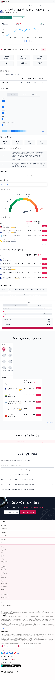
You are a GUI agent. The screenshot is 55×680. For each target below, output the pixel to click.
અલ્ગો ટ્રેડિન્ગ (3, 581)
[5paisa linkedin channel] (12, 653)
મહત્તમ (32, 41)
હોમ (2, 6)
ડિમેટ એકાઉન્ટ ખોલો (28, 512)
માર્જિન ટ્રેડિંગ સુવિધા (4, 573)
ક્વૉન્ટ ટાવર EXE (3, 590)
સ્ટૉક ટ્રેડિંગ (3, 566)
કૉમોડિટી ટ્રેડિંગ (3, 569)
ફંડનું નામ (2, 223)
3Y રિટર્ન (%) (39, 222)
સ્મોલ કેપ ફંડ (8, 274)
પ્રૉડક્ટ (2, 564)
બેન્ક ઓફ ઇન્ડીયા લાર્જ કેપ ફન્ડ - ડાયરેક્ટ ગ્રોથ (14, 401)
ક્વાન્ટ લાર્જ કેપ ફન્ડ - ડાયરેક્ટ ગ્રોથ (15, 408)
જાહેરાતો (2, 562)
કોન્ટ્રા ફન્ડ (13, 13)
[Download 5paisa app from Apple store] (16, 666)
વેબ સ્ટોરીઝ (2, 559)
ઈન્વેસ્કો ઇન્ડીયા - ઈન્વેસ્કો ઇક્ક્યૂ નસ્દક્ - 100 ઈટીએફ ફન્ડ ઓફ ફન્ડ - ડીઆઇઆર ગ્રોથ (13, 263)
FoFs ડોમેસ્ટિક (8, 260)
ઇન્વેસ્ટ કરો (44, 226)
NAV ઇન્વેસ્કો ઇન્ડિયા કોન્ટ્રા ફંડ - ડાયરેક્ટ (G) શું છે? (12, 465)
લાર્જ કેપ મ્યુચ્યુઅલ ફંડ (14, 390)
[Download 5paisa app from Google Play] (6, 666)
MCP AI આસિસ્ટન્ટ (4, 586)
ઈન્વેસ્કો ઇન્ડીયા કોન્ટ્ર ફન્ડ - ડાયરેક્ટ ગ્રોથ (12, 230)
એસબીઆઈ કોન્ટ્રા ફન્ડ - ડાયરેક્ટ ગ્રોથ (11, 235)
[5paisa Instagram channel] (4, 653)
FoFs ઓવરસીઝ (8, 264)
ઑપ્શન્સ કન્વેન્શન (4, 556)
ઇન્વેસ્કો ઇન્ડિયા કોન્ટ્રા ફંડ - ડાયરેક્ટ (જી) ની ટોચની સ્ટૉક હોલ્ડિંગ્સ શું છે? (17, 484)
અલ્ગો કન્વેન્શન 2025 (4, 550)
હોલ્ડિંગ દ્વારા (12, 94)
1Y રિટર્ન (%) (35, 222)
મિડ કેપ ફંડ (8, 269)
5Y (28, 41)
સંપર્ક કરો (2, 628)
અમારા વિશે (2, 547)
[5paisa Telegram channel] (2, 653)
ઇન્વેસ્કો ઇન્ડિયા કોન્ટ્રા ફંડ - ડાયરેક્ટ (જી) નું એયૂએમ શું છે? (14, 474)
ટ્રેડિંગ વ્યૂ (2, 587)
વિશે (1, 546)
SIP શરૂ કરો (27, 328)
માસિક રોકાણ (6, 308)
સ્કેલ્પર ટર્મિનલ (3, 577)
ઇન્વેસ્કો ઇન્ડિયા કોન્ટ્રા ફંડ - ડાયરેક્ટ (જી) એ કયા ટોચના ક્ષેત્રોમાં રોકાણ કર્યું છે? (19, 489)
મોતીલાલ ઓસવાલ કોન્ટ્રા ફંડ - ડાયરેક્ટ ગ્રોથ (12, 239)
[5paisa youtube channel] (15, 653)
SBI (3, 116)
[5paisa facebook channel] (10, 653)
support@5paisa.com (11, 646)
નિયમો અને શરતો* (14, 514)
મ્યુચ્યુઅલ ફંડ (7, 6)
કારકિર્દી (2, 552)
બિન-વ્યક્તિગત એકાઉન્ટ (5, 599)
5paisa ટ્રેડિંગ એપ (4, 583)
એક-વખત (40, 305)
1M (14, 41)
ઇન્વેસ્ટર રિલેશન (3, 549)
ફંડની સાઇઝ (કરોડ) (29, 222)
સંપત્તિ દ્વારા (34, 94)
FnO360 (2, 580)
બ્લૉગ (2, 558)
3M (17, 41)
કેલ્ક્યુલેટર (3, 532)
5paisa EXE (3, 584)
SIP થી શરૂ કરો (6, 17)
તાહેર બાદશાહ (5, 184)
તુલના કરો (43, 49)
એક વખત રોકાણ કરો (18, 17)
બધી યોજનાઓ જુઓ (42, 244)
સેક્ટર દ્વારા (23, 94)
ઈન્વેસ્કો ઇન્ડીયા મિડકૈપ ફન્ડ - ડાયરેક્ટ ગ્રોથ (12, 268)
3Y (25, 41)
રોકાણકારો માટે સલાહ (4, 633)
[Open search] (52, 2)
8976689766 (31, 646)
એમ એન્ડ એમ (5, 110)
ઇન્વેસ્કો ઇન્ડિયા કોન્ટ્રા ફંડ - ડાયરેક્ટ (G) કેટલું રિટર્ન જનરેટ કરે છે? (15, 460)
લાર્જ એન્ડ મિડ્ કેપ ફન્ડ (10, 278)
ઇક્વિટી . (7, 13)
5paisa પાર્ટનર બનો (4, 596)
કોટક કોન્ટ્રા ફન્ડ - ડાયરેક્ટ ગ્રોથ (10, 226)
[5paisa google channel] (18, 653)
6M (20, 41)
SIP (15, 305)
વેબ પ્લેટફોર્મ (3, 579)
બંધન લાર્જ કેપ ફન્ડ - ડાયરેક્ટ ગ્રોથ (15, 414)
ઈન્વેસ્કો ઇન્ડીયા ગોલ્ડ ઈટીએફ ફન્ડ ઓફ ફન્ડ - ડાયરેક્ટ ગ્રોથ (13, 259)
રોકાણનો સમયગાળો (7, 314)
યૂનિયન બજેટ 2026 (4, 561)
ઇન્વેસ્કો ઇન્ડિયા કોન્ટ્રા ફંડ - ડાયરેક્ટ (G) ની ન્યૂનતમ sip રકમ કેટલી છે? (17, 479)
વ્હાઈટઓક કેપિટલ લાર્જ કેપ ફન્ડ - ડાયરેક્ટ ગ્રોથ (14, 395)
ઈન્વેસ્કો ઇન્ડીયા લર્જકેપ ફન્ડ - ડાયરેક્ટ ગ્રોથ (14, 388)
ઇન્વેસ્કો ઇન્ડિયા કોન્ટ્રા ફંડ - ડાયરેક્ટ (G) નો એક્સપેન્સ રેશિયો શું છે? (16, 470)
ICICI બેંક (4, 98)
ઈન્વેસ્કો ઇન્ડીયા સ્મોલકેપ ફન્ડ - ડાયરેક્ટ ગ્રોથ (13, 272)
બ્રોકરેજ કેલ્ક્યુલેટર (20, 441)
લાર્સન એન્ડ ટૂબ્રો (6, 104)
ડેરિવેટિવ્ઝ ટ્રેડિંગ (3, 567)
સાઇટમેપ (2, 553)
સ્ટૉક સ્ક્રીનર (3, 572)
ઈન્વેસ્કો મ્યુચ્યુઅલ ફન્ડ (17, 6)
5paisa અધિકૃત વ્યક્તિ (5, 597)
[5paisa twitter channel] (7, 653)
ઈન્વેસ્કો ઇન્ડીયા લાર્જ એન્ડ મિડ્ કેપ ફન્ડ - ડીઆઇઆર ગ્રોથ (14, 277)
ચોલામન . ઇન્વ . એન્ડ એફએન (9, 122)
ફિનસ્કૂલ (2, 555)
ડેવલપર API (2, 589)
